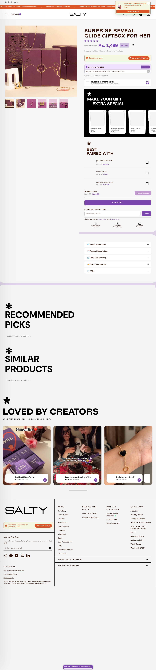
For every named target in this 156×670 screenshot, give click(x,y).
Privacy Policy (137, 515)
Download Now (138, 58)
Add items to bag (143, 193)
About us (134, 511)
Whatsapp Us (9, 578)
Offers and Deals (89, 513)
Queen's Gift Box (101, 172)
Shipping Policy (137, 536)
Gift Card (62, 553)
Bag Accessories (65, 542)
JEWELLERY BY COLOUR (70, 559)
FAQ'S (133, 532)
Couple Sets (63, 515)
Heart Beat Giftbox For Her (104, 182)
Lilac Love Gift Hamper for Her (105, 161)
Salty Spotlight (112, 523)
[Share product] (133, 45)
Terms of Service (138, 518)
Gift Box (61, 518)
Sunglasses (63, 522)
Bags (60, 538)
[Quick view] (45, 480)
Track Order (136, 544)
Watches (62, 534)
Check (146, 214)
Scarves (61, 530)
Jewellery (62, 511)
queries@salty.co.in (11, 574)
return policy (102, 219)
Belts (60, 546)
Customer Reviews (90, 517)
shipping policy (114, 219)
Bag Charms (63, 526)
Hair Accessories (65, 549)
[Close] (148, 3)
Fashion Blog (112, 519)
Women (15, 14)
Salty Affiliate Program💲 (112, 514)
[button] (91, 40)
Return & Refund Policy (141, 522)
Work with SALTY (138, 548)
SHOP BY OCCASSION (68, 565)
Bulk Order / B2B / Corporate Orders (138, 527)
